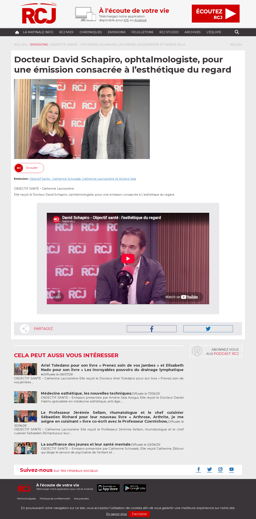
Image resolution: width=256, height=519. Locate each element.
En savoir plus (116, 514)
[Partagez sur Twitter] (208, 328)
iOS (126, 20)
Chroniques (91, 32)
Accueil (21, 44)
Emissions (116, 32)
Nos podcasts (81, 498)
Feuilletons (142, 32)
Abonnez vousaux (222, 352)
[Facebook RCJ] (198, 469)
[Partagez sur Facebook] (152, 328)
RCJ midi (66, 32)
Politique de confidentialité (55, 498)
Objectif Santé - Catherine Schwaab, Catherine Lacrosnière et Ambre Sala (82, 179)
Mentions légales (26, 498)
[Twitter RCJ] (209, 469)
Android (140, 20)
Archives (193, 32)
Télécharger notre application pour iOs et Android (64, 486)
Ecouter (32, 168)
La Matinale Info (38, 32)
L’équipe (214, 32)
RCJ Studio (169, 32)
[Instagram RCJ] (220, 469)
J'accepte (139, 514)
